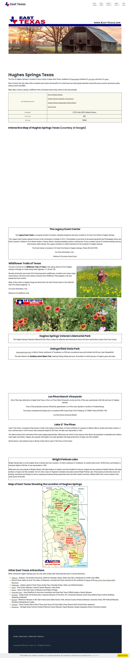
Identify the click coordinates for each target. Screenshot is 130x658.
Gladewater (15, 585)
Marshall (14, 600)
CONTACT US (40, 636)
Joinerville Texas (17, 592)
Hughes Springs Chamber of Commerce (61, 99)
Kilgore (14, 590)
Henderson (15, 607)
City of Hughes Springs (55, 94)
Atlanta (88, 580)
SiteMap (123, 4)
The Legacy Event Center (68, 256)
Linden (106, 79)
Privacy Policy (95, 655)
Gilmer (14, 587)
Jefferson (15, 578)
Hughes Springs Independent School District (62, 103)
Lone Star (91, 79)
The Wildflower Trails (22, 293)
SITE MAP (15, 636)
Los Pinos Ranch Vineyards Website (65, 415)
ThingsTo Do (108, 4)
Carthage (15, 604)
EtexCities (95, 4)
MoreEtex (116, 4)
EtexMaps (101, 4)
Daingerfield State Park (23, 352)
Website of (56, 256)
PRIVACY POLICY (23, 636)
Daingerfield (75, 79)
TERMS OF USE (32, 636)
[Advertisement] (65, 64)
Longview (15, 595)
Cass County (52, 107)
